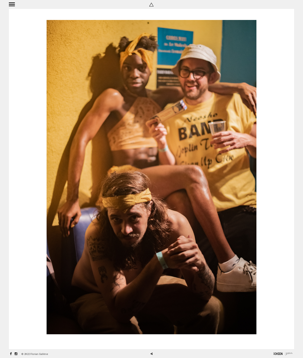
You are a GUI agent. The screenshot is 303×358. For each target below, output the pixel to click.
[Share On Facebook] (153, 341)
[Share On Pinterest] (166, 341)
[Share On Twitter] (159, 341)
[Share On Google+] (172, 341)
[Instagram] (16, 354)
